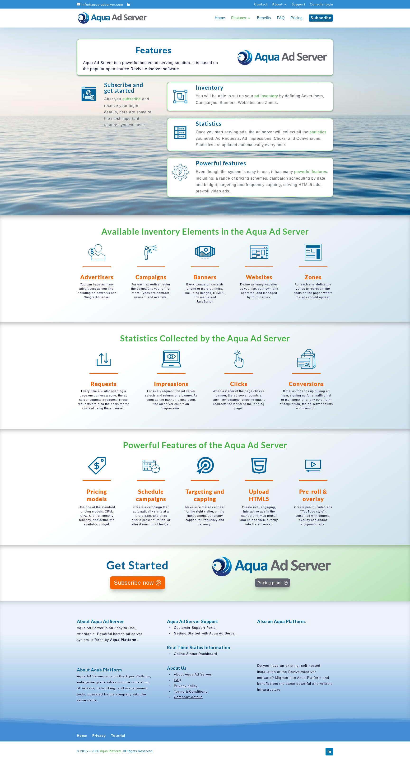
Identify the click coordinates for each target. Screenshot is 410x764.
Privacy (99, 735)
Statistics (208, 123)
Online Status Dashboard (195, 654)
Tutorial (118, 735)
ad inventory (266, 96)
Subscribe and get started (123, 87)
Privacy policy (186, 686)
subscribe (131, 99)
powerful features (310, 172)
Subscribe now (134, 582)
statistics (318, 132)
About (277, 4)
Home (82, 735)
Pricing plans (270, 583)
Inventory (210, 87)
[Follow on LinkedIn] (329, 751)
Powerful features (221, 163)
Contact (261, 4)
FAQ (177, 680)
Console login (321, 4)
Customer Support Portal (195, 627)
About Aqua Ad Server (193, 674)
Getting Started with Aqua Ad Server (205, 633)
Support (298, 4)
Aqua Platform (110, 751)
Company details (188, 697)
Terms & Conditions (190, 691)
